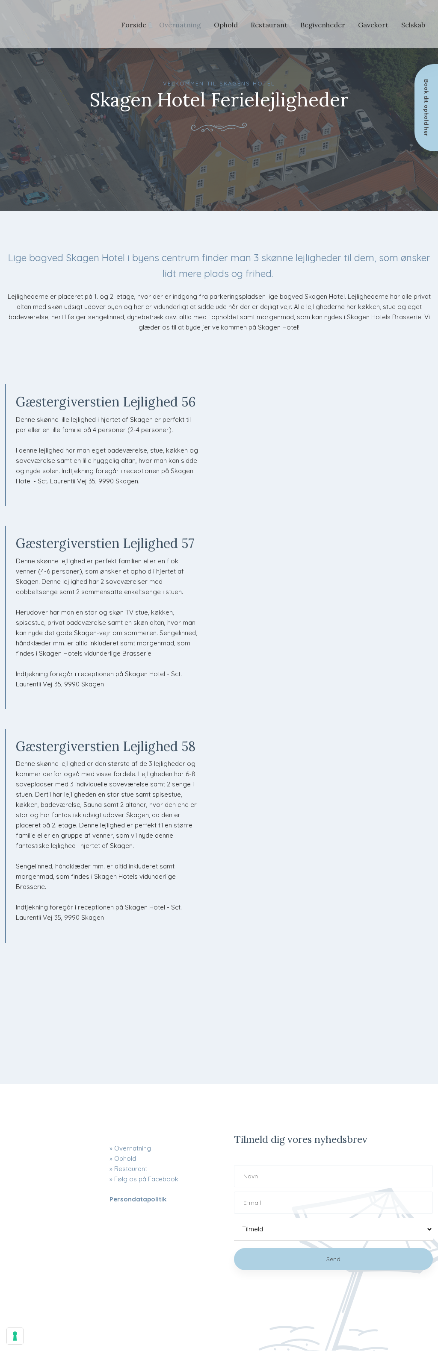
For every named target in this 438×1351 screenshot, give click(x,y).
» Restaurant (128, 1169)
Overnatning (180, 25)
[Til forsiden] (44, 24)
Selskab (413, 25)
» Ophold (123, 1158)
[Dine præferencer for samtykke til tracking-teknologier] (15, 1336)
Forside (133, 25)
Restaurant (269, 25)
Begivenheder (322, 25)
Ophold (226, 25)
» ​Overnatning (130, 1148)
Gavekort (373, 25)
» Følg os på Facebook (144, 1179)
